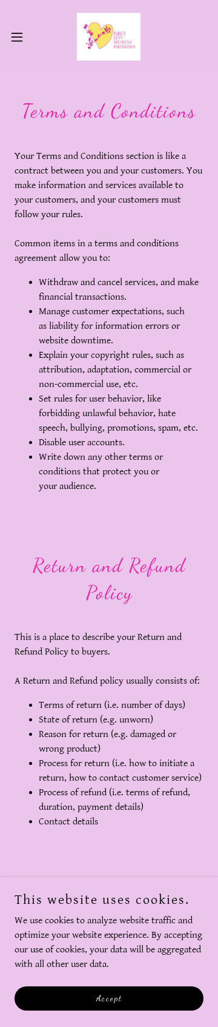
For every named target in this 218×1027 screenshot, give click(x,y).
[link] (108, 37)
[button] (20, 37)
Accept (109, 998)
